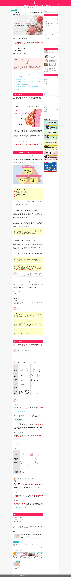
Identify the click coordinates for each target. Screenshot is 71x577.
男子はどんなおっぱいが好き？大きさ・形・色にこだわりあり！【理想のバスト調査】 (51, 65)
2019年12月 (46, 85)
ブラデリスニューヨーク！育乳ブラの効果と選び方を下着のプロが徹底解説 (53, 60)
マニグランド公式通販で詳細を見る (19, 411)
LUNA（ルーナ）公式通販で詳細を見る (19, 507)
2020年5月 (45, 79)
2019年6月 (45, 98)
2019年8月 (45, 94)
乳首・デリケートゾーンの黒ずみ (49, 34)
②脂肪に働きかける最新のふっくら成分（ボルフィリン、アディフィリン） (28, 81)
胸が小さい (46, 27)
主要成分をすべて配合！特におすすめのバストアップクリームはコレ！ (27, 86)
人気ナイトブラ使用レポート (27, 5)
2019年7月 (45, 96)
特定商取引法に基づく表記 (23, 575)
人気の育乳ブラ (46, 21)
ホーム (21, 5)
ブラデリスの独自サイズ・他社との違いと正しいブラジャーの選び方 (53, 56)
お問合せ (28, 575)
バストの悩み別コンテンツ (35, 5)
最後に (17, 89)
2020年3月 (45, 81)
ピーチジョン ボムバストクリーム (33, 366)
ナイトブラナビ (51, 575)
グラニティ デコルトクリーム (39, 365)
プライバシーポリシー (15, 575)
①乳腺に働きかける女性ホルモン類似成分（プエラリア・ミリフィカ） (27, 79)
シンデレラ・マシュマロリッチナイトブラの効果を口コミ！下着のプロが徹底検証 (51, 52)
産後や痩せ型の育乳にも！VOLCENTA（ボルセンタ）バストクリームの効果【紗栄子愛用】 (50, 70)
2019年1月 (45, 109)
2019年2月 (45, 107)
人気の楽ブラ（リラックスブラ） (49, 23)
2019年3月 (45, 105)
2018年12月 (46, 111)
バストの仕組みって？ (19, 76)
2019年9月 (45, 92)
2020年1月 (45, 83)
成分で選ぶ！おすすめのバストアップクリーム (23, 84)
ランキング (45, 36)
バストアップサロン (48, 5)
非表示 (29, 74)
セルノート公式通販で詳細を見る (19, 420)
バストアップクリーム (41, 5)
